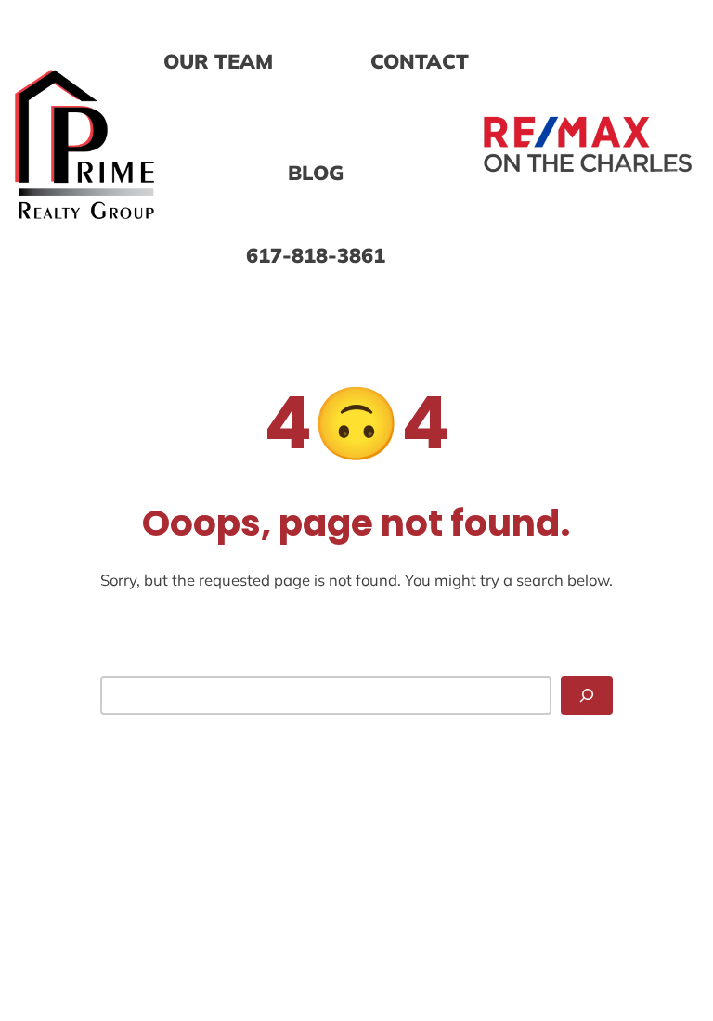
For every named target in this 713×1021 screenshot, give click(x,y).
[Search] (587, 695)
